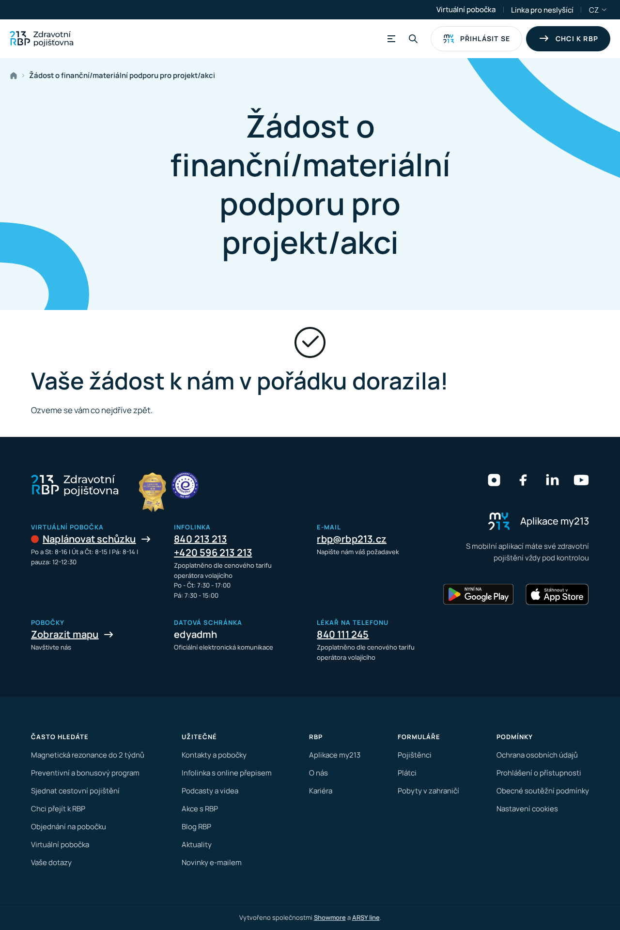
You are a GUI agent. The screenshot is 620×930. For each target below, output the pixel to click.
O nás (318, 773)
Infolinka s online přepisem (227, 773)
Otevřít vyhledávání (413, 39)
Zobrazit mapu (65, 634)
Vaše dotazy (51, 862)
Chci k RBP (577, 38)
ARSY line (366, 917)
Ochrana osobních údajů (537, 755)
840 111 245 (343, 634)
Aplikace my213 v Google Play (478, 594)
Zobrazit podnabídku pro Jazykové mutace (604, 10)
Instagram (494, 480)
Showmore (330, 917)
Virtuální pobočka (466, 9)
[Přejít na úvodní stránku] (41, 38)
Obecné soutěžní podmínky (542, 791)
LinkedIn (552, 480)
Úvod (15, 75)
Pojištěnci (415, 755)
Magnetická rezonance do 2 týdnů (87, 755)
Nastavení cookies (527, 809)
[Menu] (390, 38)
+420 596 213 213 (213, 552)
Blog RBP (196, 827)
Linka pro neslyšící (542, 10)
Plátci (407, 773)
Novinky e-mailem (212, 862)
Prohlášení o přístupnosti (538, 773)
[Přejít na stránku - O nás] (185, 485)
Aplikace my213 (334, 755)
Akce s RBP (200, 809)
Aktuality (197, 844)
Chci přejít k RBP (58, 809)
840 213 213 (200, 538)
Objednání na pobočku (68, 827)
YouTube (581, 480)
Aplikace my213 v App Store (557, 594)
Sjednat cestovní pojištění (75, 791)
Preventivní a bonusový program (85, 773)
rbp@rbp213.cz (352, 538)
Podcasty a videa (210, 791)
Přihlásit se (485, 38)
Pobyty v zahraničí (428, 791)
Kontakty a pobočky (214, 755)
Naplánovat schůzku (89, 538)
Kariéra (320, 791)
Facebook (523, 480)
